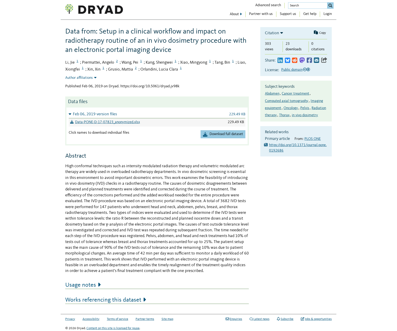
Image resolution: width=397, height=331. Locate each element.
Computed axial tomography (286, 101)
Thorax (284, 115)
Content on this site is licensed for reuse (112, 328)
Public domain (292, 70)
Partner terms (145, 319)
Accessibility (90, 319)
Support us (288, 14)
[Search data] (330, 5)
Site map (167, 319)
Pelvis (304, 108)
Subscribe (287, 319)
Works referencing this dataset (103, 300)
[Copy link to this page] (324, 60)
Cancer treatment (295, 94)
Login (327, 14)
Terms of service (117, 319)
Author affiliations (79, 78)
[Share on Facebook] (309, 60)
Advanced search (268, 5)
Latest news (261, 319)
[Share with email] (316, 60)
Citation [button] (272, 33)
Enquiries (236, 319)
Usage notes (80, 285)
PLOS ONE (312, 139)
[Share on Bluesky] (287, 60)
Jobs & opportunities (318, 319)
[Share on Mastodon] (302, 60)
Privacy (70, 319)
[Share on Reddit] (294, 60)
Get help (309, 14)
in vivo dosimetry (305, 115)
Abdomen (272, 94)
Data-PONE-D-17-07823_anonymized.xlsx (107, 122)
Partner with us (261, 14)
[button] (157, 114)
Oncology (291, 108)
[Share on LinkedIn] (280, 60)
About (234, 14)
